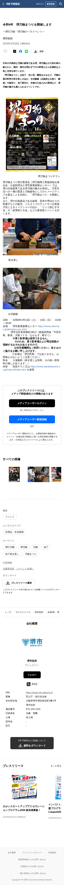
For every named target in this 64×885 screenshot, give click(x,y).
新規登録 (51, 3)
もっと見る (56, 766)
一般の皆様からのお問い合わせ (32, 873)
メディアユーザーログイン (32, 403)
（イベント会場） (25, 568)
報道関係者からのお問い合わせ (32, 859)
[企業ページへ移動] (32, 643)
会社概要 (12, 852)
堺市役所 (39, 612)
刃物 (35, 547)
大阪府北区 (8, 568)
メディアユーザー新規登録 (32, 419)
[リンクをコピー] (41, 51)
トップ (8, 612)
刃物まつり (30, 554)
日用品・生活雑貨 (14, 532)
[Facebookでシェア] (20, 51)
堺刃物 (23, 547)
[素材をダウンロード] (35, 51)
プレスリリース (22, 612)
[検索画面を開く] (61, 4)
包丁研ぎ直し (12, 554)
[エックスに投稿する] (14, 51)
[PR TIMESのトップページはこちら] (13, 4)
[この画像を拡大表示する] (14, 474)
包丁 (46, 547)
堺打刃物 (9, 547)
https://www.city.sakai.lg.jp (39, 692)
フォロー (32, 675)
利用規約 (52, 852)
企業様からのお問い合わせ (32, 866)
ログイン (40, 3)
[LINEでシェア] (26, 51)
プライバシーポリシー (32, 852)
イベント (9, 516)
